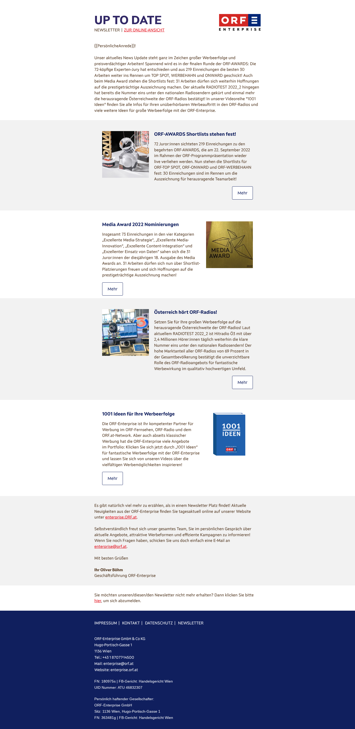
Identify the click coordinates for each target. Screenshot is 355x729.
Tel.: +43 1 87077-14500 (114, 657)
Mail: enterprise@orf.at (114, 663)
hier (97, 600)
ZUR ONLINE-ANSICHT (144, 30)
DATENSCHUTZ (159, 623)
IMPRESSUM (105, 623)
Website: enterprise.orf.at (116, 669)
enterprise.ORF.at (121, 517)
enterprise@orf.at (110, 546)
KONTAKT (131, 623)
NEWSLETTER (190, 623)
